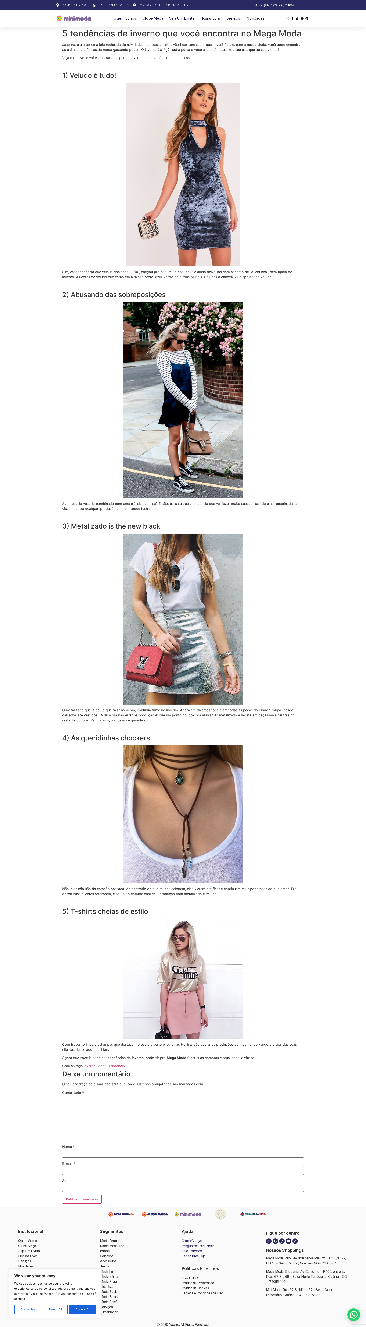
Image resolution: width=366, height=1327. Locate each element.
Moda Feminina (111, 1241)
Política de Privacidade (198, 1283)
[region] (55, 1294)
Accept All (83, 1309)
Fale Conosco (192, 1251)
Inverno (90, 1066)
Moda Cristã (108, 1302)
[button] (353, 1314)
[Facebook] (275, 1241)
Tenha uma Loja (193, 1256)
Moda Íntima (109, 1276)
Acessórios (108, 1261)
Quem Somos (125, 18)
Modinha (106, 1271)
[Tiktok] (282, 1241)
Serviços (234, 18)
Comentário (73, 1092)
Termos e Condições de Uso (202, 1293)
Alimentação (109, 1312)
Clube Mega (153, 18)
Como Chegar (192, 1241)
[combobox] (282, 5)
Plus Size (106, 1286)
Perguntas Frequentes (198, 1246)
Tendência (116, 1066)
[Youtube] (288, 1241)
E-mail (68, 1163)
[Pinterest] (295, 1241)
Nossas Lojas (210, 18)
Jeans (104, 1266)
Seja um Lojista (181, 18)
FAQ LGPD (190, 1278)
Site (65, 1180)
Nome (68, 1146)
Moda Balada (109, 1297)
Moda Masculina (112, 1246)
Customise (27, 1309)
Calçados (106, 1256)
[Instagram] (269, 1241)
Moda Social (109, 1291)
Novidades (255, 18)
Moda (102, 1066)
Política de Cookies (195, 1288)
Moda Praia (108, 1281)
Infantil (105, 1251)
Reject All (55, 1309)
